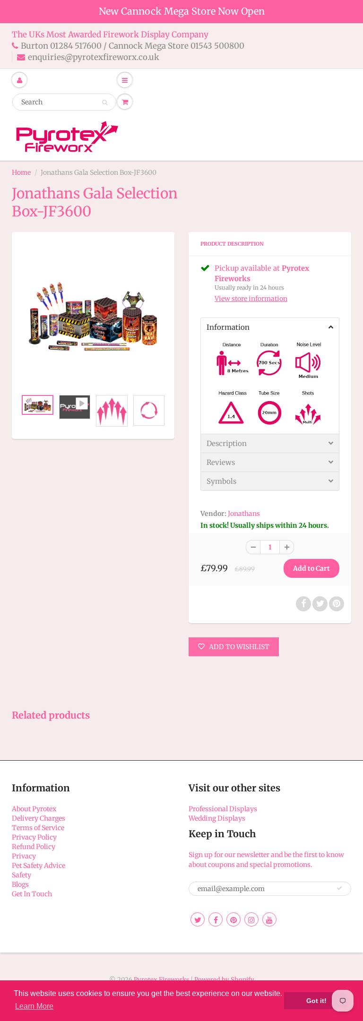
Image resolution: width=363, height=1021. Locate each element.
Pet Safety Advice (38, 865)
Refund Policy (33, 846)
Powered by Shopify (224, 980)
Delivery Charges (38, 818)
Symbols (221, 481)
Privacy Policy (34, 837)
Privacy (24, 856)
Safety (21, 875)
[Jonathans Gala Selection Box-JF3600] (93, 315)
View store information (251, 298)
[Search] (105, 102)
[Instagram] (251, 919)
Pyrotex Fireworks (161, 980)
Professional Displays (223, 809)
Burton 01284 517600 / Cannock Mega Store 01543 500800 (132, 46)
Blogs (20, 884)
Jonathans (244, 513)
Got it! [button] (316, 1000)
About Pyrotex (34, 809)
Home (21, 172)
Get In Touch (32, 894)
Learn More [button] (34, 1006)
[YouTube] (269, 919)
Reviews (221, 462)
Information (228, 327)
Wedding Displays (217, 818)
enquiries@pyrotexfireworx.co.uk (93, 57)
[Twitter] (197, 919)
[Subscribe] (339, 888)
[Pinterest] (233, 919)
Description (227, 443)
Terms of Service (38, 828)
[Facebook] (215, 919)
